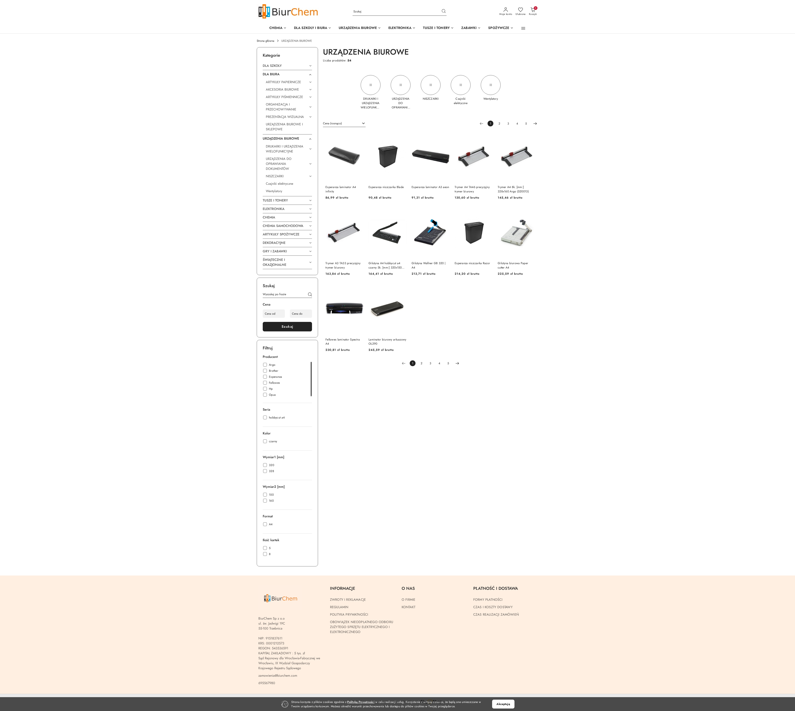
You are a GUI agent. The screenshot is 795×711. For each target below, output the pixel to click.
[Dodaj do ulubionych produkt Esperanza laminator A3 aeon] (445, 136)
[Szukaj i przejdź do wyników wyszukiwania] (444, 11)
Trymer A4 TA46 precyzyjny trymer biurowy (472, 189)
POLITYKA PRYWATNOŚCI (349, 614)
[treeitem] (287, 66)
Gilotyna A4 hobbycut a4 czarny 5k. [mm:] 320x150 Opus (385, 265)
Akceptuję (503, 704)
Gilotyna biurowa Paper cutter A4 (513, 265)
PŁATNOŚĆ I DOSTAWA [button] (495, 588)
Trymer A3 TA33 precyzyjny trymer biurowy (342, 265)
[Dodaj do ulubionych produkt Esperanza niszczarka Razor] (488, 212)
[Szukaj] (310, 295)
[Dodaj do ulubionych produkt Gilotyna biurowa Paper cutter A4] (531, 212)
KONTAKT (408, 607)
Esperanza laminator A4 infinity (340, 189)
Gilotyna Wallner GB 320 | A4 (429, 265)
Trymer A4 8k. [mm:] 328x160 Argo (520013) (513, 189)
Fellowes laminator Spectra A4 (342, 341)
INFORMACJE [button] (342, 588)
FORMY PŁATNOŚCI (487, 599)
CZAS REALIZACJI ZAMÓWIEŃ (496, 614)
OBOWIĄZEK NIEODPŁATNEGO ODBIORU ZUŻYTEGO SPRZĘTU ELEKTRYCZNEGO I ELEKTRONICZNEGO (361, 627)
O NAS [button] (408, 588)
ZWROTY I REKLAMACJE (348, 599)
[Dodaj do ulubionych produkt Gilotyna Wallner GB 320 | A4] (445, 212)
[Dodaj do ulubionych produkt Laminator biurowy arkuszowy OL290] (402, 288)
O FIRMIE (408, 599)
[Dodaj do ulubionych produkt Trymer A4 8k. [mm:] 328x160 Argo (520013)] (531, 136)
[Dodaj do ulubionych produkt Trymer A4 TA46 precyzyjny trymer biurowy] (488, 136)
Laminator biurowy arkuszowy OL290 (387, 341)
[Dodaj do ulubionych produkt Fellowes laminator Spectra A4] (359, 288)
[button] (360, 28)
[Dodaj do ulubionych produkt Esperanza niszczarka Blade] (402, 136)
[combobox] (344, 123)
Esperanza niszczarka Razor (472, 263)
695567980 (266, 683)
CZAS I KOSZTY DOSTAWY (493, 607)
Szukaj (287, 326)
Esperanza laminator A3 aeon (430, 187)
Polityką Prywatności (361, 702)
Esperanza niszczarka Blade (386, 187)
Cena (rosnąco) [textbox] (332, 123)
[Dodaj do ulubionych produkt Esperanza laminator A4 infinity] (359, 136)
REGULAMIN (339, 607)
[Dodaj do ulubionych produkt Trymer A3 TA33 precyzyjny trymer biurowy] (359, 212)
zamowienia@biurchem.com (277, 675)
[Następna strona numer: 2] (535, 123)
